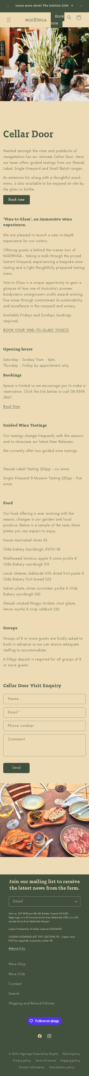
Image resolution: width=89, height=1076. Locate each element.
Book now (16, 200)
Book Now (11, 407)
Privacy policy (22, 1060)
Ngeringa (26, 1054)
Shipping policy (70, 1060)
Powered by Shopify (45, 1054)
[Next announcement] (81, 6)
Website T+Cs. (17, 948)
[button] (8, 20)
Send (16, 768)
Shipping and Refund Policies (32, 1003)
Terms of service (45, 1060)
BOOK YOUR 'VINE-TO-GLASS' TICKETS (36, 330)
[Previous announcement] (8, 6)
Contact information (32, 1067)
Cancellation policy (62, 1067)
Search (14, 994)
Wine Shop (17, 964)
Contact (15, 984)
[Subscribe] (75, 901)
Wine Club (17, 974)
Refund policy (71, 1054)
